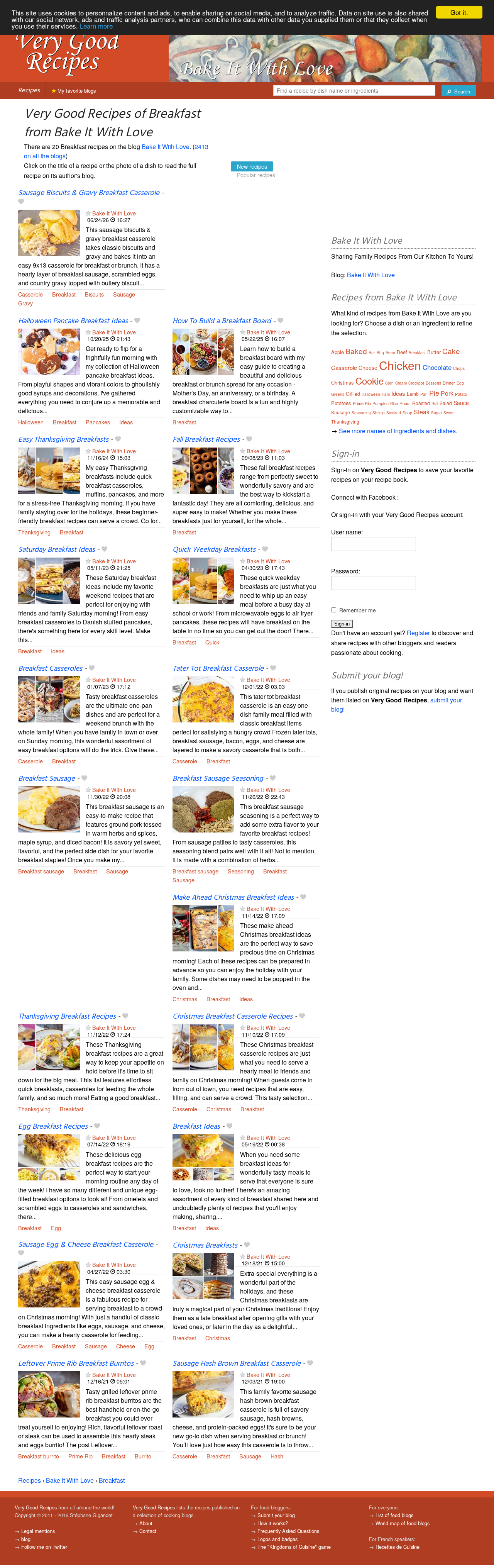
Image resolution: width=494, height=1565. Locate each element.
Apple (337, 352)
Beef (402, 352)
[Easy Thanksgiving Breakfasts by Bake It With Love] (49, 469)
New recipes (252, 166)
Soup (407, 412)
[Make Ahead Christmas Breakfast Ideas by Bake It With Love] (203, 927)
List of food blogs (394, 1515)
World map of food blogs (403, 1523)
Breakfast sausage (41, 871)
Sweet (449, 412)
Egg (56, 1228)
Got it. (459, 12)
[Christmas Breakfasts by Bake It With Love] (203, 1275)
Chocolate (437, 367)
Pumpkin (380, 403)
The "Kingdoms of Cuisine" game (294, 1546)
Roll (434, 403)
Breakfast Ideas (196, 1127)
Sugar (436, 412)
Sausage (124, 294)
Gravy (25, 303)
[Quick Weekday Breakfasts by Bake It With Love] (203, 579)
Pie (434, 393)
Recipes (29, 90)
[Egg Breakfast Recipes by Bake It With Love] (49, 1156)
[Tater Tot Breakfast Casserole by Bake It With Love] (203, 698)
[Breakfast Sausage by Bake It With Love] (49, 808)
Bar (372, 352)
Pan (424, 394)
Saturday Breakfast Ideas (56, 550)
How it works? (272, 1523)
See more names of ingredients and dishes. (398, 430)
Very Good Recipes (36, 1507)
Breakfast (64, 294)
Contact (147, 1530)
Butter (434, 352)
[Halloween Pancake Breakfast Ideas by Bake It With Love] (49, 350)
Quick (212, 642)
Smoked (393, 412)
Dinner (449, 383)
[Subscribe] (88, 213)
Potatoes (341, 403)
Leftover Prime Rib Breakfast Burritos (76, 1364)
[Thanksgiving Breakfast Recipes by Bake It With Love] (49, 1046)
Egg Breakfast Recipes (53, 1127)
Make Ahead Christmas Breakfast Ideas (233, 898)
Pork (447, 393)
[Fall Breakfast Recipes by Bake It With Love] (203, 469)
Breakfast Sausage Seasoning (218, 779)
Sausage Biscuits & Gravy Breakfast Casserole (88, 193)
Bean (390, 352)
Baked (356, 351)
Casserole (30, 294)
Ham (386, 394)
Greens (337, 394)
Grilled (353, 393)
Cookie (369, 380)
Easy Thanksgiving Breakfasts (63, 440)
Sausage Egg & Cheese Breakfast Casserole (85, 1245)
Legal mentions (38, 1530)
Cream (401, 383)
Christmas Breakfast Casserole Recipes (233, 1016)
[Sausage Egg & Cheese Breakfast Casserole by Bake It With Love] (49, 1283)
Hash (277, 1456)
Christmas (185, 999)
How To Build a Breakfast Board (222, 321)
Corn (389, 383)
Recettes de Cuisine (398, 1546)
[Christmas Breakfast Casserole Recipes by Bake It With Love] (203, 1046)
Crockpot (416, 383)
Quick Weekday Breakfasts (214, 550)
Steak (422, 411)
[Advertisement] (246, 252)
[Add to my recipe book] (21, 202)
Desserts (433, 383)
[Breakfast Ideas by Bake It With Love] (203, 1156)
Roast (405, 403)
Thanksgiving (34, 532)
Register (418, 632)
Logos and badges (277, 1539)
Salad (446, 403)
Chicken (400, 365)
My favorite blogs (76, 90)
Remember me (357, 610)
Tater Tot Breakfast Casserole (218, 669)
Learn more (96, 26)
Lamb (413, 393)
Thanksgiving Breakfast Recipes (67, 1016)
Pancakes (98, 422)
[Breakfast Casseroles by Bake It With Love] (49, 698)
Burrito (143, 1456)
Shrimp (378, 412)
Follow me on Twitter (44, 1546)
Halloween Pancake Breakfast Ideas (73, 321)
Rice (394, 403)
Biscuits (94, 294)
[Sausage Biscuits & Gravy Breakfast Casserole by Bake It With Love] (49, 231)
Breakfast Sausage (46, 779)
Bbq (380, 352)
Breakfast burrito (38, 1456)
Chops (459, 368)
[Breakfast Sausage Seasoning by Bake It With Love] (203, 808)
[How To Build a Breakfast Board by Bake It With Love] (203, 350)
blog (25, 1539)
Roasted (421, 403)
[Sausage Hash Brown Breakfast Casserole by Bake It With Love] (203, 1393)
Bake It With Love (165, 146)
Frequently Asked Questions (288, 1530)
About (145, 1523)
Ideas (126, 422)
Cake (451, 351)
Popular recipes (256, 175)
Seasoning (241, 871)
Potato (461, 394)
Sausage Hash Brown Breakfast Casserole (237, 1364)
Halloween (31, 422)
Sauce (461, 403)
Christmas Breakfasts (205, 1245)
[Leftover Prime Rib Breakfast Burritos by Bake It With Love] (49, 1393)
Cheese (125, 1346)
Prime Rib (80, 1456)
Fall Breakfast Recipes (206, 440)
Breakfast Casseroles (50, 669)
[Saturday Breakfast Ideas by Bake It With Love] (49, 579)
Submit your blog (276, 1515)
